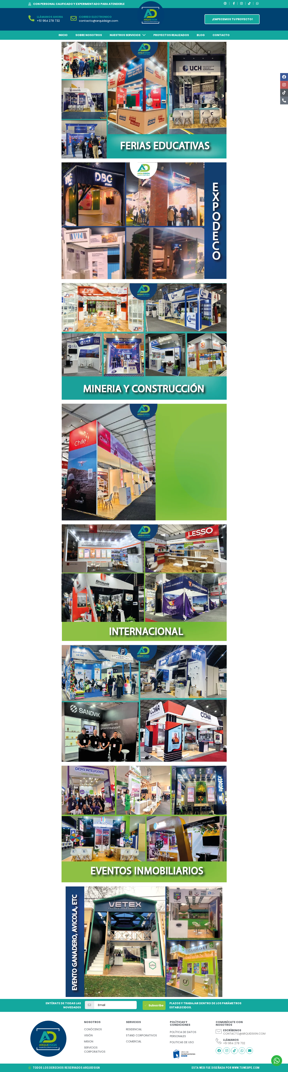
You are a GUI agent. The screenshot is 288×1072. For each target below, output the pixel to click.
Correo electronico (95, 17)
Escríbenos (232, 1030)
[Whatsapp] (242, 1050)
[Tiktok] (284, 93)
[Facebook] (284, 77)
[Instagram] (284, 85)
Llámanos (231, 1040)
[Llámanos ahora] (31, 18)
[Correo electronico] (74, 18)
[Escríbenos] (219, 1031)
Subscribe (156, 1005)
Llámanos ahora (50, 17)
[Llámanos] (219, 1041)
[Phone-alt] (284, 100)
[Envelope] (249, 1050)
